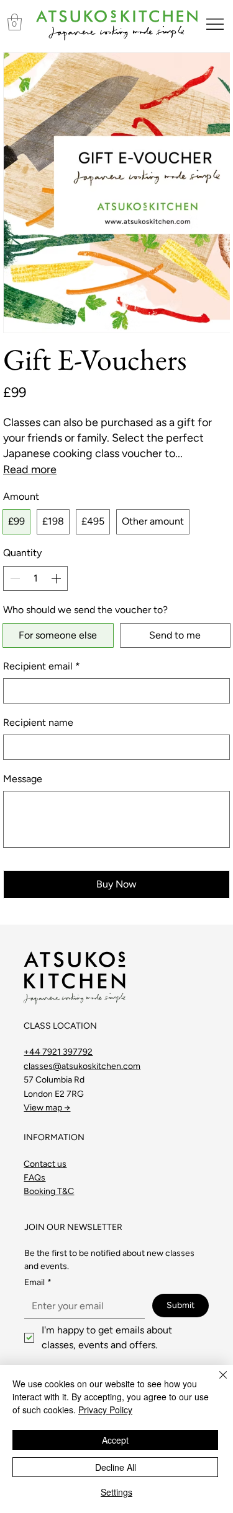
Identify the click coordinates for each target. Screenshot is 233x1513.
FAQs (34, 1177)
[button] (14, 22)
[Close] (216, 1382)
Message (22, 779)
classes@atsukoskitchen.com (82, 1066)
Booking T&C (49, 1191)
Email (38, 1282)
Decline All (115, 1467)
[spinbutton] (35, 578)
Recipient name (38, 722)
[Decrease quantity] (13, 578)
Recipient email (41, 666)
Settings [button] (116, 1492)
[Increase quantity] (57, 578)
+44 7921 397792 (58, 1052)
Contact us (45, 1164)
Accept (115, 1440)
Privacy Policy (105, 1409)
